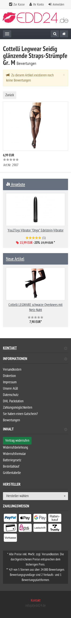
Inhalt (8, 430)
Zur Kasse (19, 4)
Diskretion (9, 376)
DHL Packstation (13, 401)
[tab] (35, 360)
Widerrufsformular (14, 454)
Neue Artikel (15, 258)
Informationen (15, 359)
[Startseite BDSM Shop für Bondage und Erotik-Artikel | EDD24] (35, 19)
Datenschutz (11, 395)
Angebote (17, 184)
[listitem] (10, 519)
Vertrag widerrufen (17, 441)
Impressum (10, 382)
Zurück (9, 95)
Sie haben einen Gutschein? (20, 414)
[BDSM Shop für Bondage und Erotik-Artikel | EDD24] (64, 33)
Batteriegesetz (12, 460)
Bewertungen (11, 420)
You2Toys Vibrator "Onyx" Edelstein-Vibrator (36, 230)
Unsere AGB (10, 388)
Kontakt (10, 348)
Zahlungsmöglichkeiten (17, 407)
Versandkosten (12, 369)
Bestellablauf (11, 466)
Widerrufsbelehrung (15, 447)
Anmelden (58, 4)
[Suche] (55, 33)
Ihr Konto (38, 4)
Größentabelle (12, 473)
